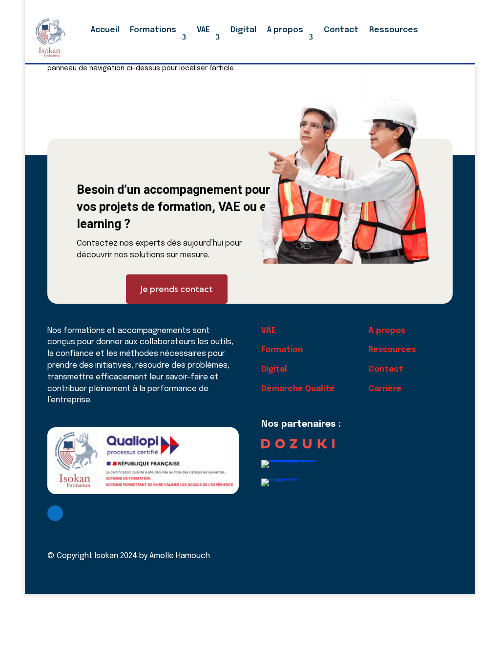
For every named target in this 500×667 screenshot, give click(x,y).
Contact (341, 30)
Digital (243, 30)
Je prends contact (177, 288)
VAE (203, 30)
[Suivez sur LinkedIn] (55, 513)
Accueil (105, 30)
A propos (285, 30)
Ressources (393, 30)
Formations (153, 30)
